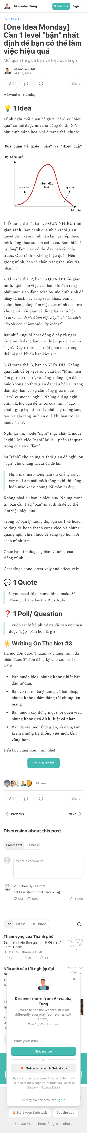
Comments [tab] (14, 845)
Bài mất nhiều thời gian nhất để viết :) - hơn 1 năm (32, 944)
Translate (13, 18)
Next (72, 814)
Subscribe (61, 6)
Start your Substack (32, 1112)
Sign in (78, 6)
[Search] (79, 924)
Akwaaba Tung (24, 68)
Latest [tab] (20, 924)
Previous (17, 814)
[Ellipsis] (81, 886)
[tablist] (23, 845)
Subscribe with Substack (46, 1068)
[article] (43, 947)
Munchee (20, 886)
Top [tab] (8, 924)
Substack (21, 1123)
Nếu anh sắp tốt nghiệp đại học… (29, 971)
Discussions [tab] (37, 924)
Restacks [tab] (33, 845)
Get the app (65, 1112)
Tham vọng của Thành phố (28, 936)
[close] (74, 979)
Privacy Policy (51, 1087)
